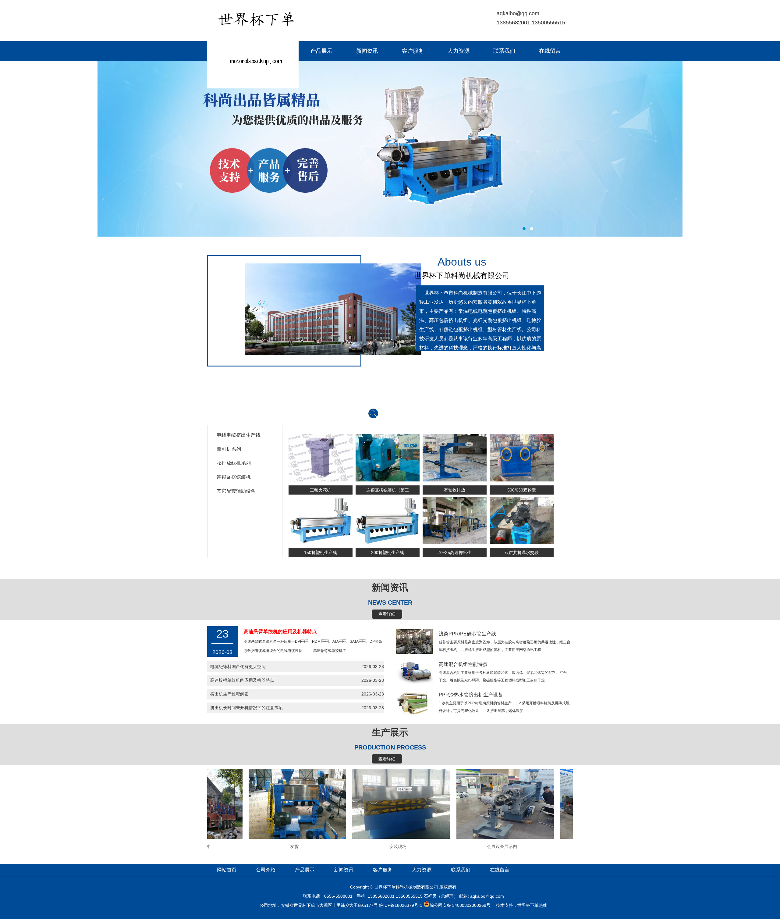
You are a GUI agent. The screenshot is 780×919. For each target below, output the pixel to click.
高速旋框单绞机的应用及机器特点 (242, 680)
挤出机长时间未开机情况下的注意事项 (246, 707)
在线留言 (550, 51)
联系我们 (504, 51)
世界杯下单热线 (532, 905)
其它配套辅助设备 (236, 491)
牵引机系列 (229, 449)
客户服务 (413, 51)
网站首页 (230, 51)
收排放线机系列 (234, 463)
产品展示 (321, 51)
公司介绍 (276, 51)
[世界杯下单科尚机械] (253, 86)
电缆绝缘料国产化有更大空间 (238, 666)
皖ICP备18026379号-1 (400, 905)
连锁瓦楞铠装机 (234, 477)
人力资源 (459, 51)
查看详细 (386, 614)
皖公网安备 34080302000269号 (460, 905)
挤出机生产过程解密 (229, 694)
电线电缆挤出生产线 (239, 435)
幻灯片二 (390, 149)
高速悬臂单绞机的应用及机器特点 (280, 631)
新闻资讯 (367, 51)
